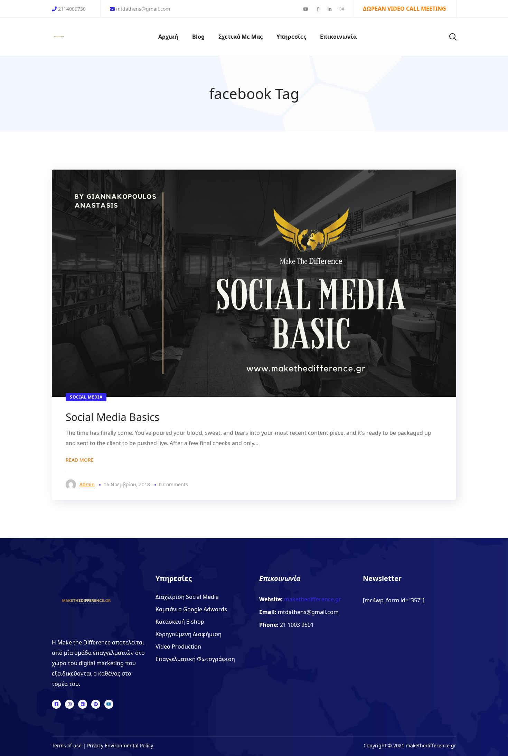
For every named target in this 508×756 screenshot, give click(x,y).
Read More (80, 460)
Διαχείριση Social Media (187, 597)
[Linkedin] (82, 704)
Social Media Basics (112, 417)
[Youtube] (108, 704)
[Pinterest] (95, 704)
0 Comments (173, 484)
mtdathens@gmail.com (142, 9)
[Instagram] (69, 704)
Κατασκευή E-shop (180, 621)
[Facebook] (56, 704)
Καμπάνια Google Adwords (191, 609)
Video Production (178, 646)
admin (87, 484)
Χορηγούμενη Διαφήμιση (189, 634)
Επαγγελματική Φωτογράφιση (195, 659)
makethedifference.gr (312, 599)
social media (86, 397)
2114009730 (72, 9)
